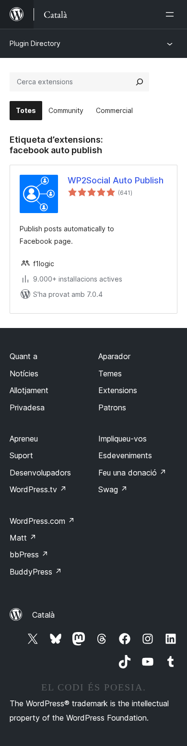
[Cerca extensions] (139, 81)
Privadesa (27, 407)
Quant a (23, 356)
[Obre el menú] (171, 14)
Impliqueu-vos (122, 438)
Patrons (112, 407)
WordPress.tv (38, 489)
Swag (113, 489)
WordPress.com (42, 521)
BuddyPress (36, 571)
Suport (21, 455)
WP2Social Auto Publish (116, 180)
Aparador (114, 356)
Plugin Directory (35, 43)
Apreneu (24, 438)
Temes (110, 373)
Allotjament (29, 390)
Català (43, 615)
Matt (23, 538)
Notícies (24, 373)
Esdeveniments (125, 455)
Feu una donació (132, 472)
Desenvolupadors (40, 472)
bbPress (29, 554)
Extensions (117, 390)
